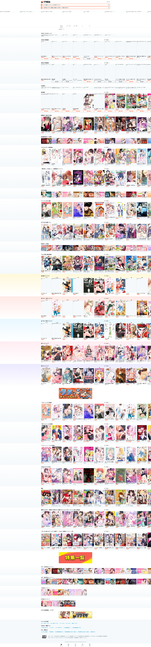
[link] (57, 35)
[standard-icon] (108, 5)
